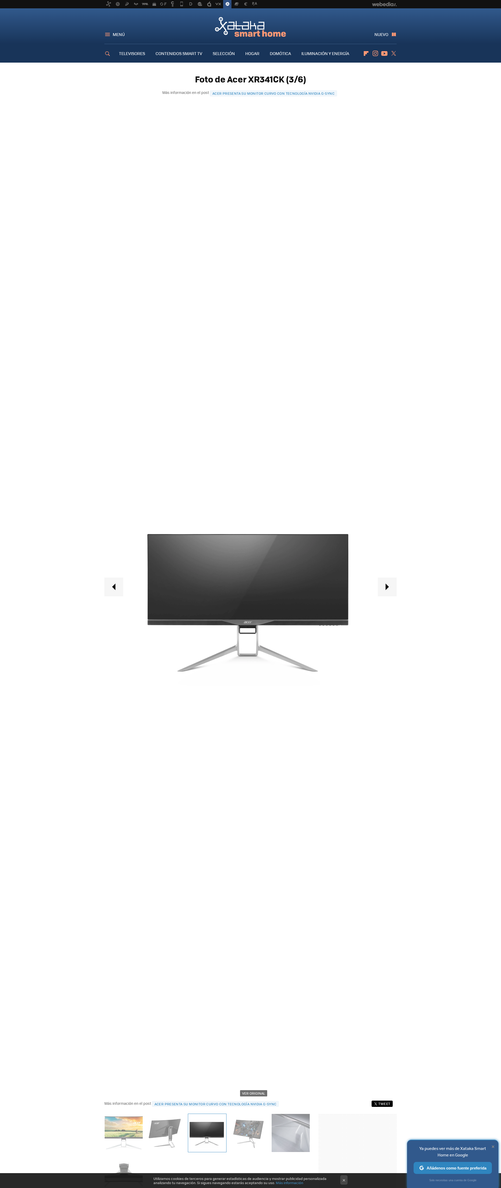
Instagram (375, 53)
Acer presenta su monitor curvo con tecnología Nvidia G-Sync (273, 93)
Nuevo (381, 34)
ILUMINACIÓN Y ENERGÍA (325, 53)
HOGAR (252, 53)
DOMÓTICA (280, 53)
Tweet (384, 1103)
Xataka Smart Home (250, 27)
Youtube (384, 53)
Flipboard (366, 53)
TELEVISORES (132, 53)
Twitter (393, 53)
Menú (119, 34)
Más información (289, 1182)
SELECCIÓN (224, 53)
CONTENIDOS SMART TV (179, 53)
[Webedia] (384, 4)
